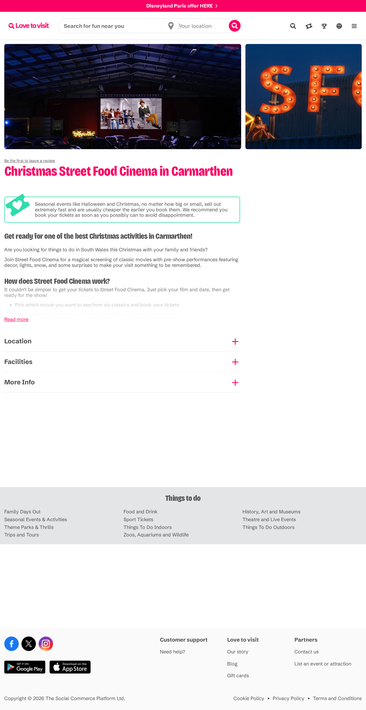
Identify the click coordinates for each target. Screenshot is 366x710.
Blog (232, 664)
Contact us (306, 652)
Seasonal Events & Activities (35, 520)
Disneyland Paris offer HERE (179, 6)
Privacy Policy (288, 698)
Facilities (18, 362)
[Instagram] (46, 644)
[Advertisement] (183, 445)
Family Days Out (22, 512)
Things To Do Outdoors (268, 527)
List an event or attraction (322, 664)
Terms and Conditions (337, 698)
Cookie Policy (248, 698)
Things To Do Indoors (148, 527)
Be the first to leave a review (29, 160)
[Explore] (293, 26)
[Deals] (308, 26)
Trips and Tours (21, 535)
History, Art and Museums (271, 512)
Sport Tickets (138, 520)
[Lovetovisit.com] (29, 25)
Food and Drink (141, 512)
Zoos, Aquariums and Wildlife (156, 535)
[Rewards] (324, 26)
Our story (237, 652)
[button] (29, 160)
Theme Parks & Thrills (29, 527)
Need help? (172, 652)
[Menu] (354, 26)
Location (18, 341)
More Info (19, 382)
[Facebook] (11, 644)
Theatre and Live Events (269, 520)
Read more (16, 319)
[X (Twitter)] (28, 644)
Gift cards (238, 676)
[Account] (339, 26)
